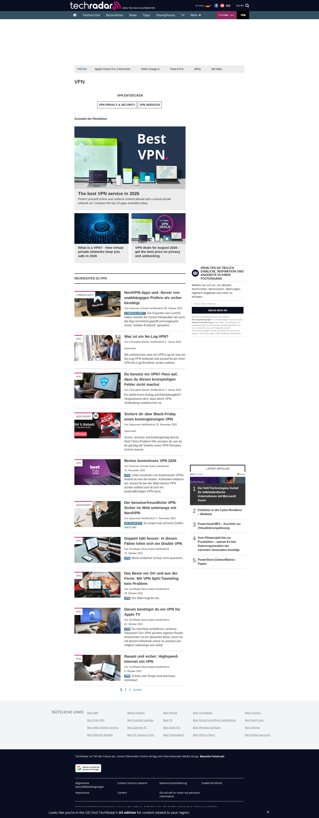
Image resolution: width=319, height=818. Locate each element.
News (133, 15)
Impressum (82, 792)
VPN (78, 339)
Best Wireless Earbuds (207, 727)
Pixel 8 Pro (177, 69)
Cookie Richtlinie (212, 783)
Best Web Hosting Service (103, 727)
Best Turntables (202, 712)
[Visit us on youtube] (222, 5)
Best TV (167, 720)
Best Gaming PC (137, 727)
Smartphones (165, 15)
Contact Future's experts (132, 783)
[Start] (75, 15)
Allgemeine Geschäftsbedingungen (89, 784)
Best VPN (92, 712)
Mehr (195, 15)
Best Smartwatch (173, 735)
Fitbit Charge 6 (150, 69)
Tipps (146, 15)
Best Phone (170, 712)
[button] (242, 5)
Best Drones (252, 727)
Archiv (137, 689)
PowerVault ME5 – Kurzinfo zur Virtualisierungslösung (219, 526)
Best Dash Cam (254, 720)
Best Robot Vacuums (257, 735)
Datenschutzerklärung (201, 322)
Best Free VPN (95, 720)
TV (183, 15)
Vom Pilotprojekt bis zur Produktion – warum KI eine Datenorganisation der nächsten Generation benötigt (218, 543)
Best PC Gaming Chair (140, 735)
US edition (127, 812)
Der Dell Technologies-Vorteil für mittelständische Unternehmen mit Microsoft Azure (218, 494)
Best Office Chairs (204, 735)
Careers (122, 792)
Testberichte (91, 15)
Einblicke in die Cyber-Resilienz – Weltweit (220, 512)
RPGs (197, 69)
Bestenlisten (114, 15)
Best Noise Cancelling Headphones (214, 720)
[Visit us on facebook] (216, 5)
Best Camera (253, 712)
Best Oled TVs (171, 727)
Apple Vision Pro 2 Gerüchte (112, 69)
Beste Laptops (136, 712)
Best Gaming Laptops (140, 720)
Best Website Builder (100, 735)
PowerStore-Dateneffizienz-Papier (217, 561)
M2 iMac (217, 69)
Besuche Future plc (212, 756)
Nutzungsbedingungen (201, 319)
